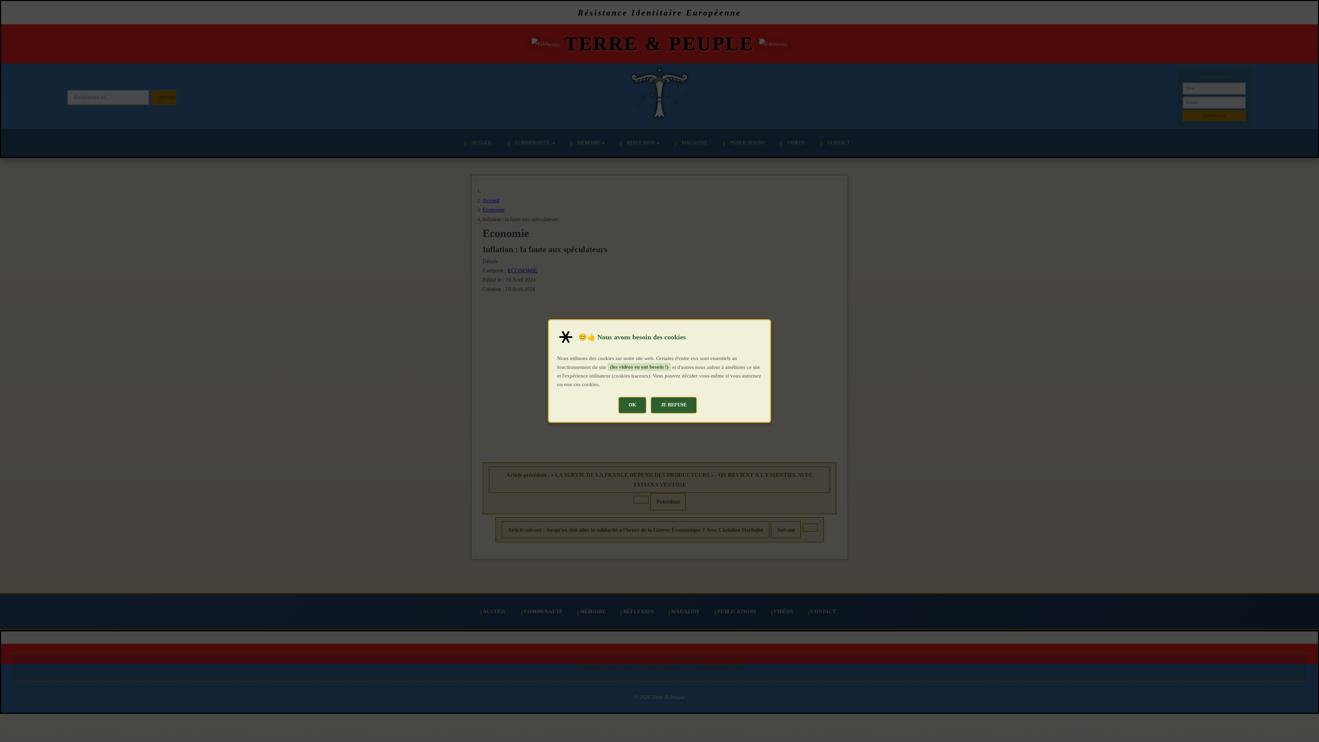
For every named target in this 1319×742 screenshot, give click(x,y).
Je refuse (674, 404)
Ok (632, 404)
